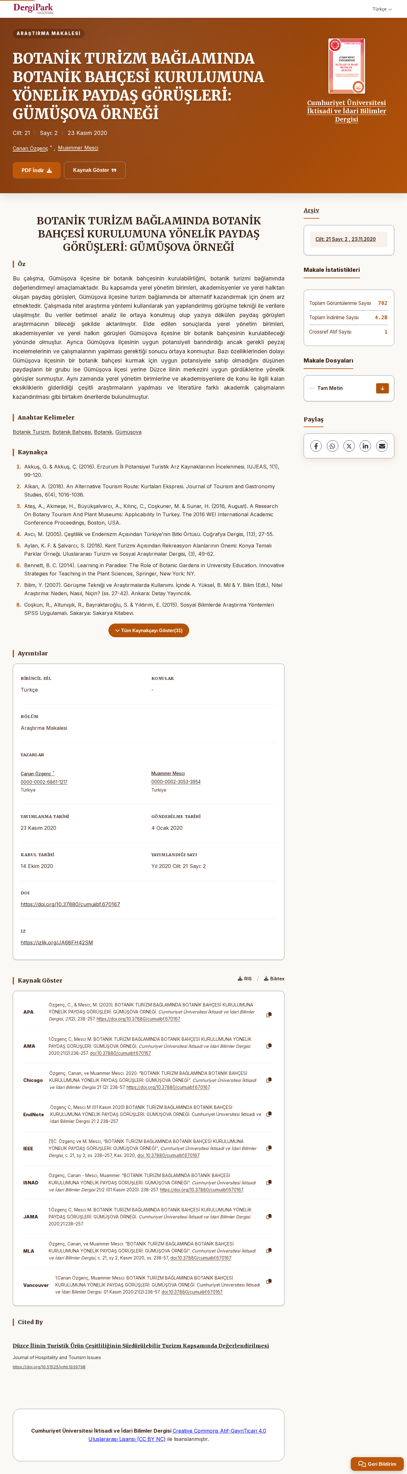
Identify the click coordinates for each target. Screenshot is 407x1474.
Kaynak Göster (91, 170)
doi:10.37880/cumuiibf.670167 (120, 1053)
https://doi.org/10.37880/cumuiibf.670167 (70, 904)
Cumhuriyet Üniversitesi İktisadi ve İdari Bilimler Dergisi (346, 111)
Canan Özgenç (30, 148)
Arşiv (311, 210)
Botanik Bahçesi (71, 432)
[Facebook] (316, 446)
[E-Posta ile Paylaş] (382, 446)
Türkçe (380, 8)
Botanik (103, 432)
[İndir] (382, 388)
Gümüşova (128, 432)
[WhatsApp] (332, 446)
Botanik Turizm (31, 432)
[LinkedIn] (365, 446)
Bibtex (277, 978)
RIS (248, 978)
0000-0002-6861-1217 (44, 782)
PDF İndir (33, 170)
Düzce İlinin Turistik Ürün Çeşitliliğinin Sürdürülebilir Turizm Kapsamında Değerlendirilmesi (141, 1346)
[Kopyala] (269, 1015)
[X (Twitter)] (349, 446)
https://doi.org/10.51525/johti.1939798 (49, 1367)
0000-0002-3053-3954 (176, 781)
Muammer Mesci (78, 148)
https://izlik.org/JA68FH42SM (57, 942)
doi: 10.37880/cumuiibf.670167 (168, 1155)
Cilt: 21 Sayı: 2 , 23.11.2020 (345, 239)
